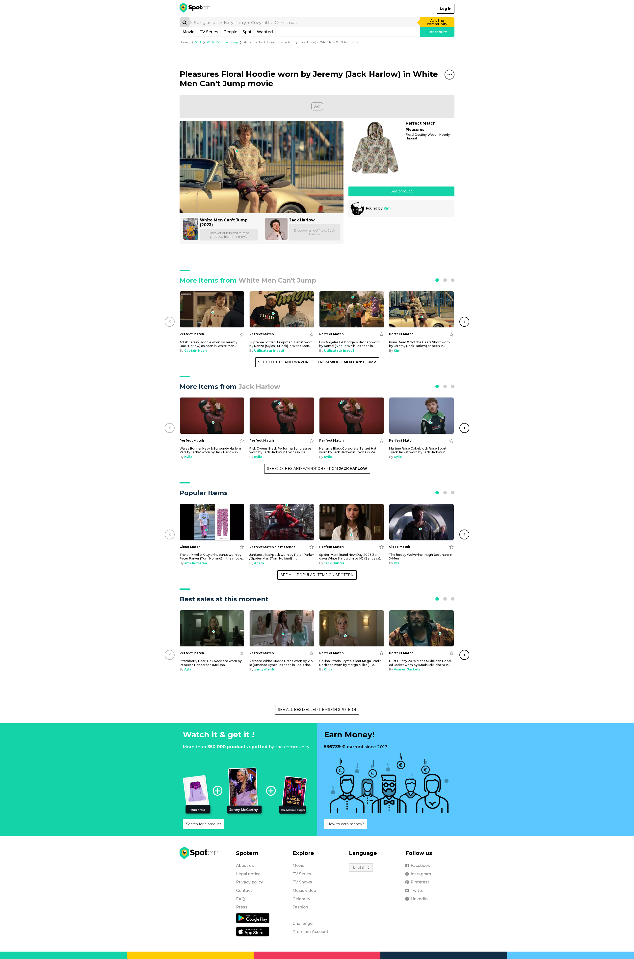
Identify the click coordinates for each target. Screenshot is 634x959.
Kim (387, 208)
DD (396, 563)
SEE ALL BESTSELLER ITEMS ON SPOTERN (317, 709)
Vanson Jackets (407, 669)
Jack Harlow (302, 220)
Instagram (421, 874)
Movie (188, 31)
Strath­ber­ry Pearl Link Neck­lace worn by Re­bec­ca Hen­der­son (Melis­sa (211, 662)
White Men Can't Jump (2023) (224, 222)
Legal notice (248, 874)
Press (241, 907)
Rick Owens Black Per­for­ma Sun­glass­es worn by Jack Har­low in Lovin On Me (280, 450)
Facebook (420, 865)
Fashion (300, 907)
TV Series (209, 31)
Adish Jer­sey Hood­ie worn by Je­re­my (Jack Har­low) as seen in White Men (208, 344)
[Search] (184, 22)
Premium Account (310, 931)
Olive (328, 669)
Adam (259, 563)
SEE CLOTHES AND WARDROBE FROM (317, 362)
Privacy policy (249, 882)
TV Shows (302, 882)
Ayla (187, 669)
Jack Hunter (334, 563)
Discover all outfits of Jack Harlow (314, 232)
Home (185, 42)
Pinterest (420, 882)
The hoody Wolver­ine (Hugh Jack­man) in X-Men (420, 556)
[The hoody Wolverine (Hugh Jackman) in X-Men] (421, 522)
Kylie (188, 457)
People (230, 31)
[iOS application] (252, 931)
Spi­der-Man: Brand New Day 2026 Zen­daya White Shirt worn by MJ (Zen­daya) (350, 556)
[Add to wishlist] (241, 334)
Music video (304, 890)
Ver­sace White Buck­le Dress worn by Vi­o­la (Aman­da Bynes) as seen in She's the (281, 662)
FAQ (240, 899)
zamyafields (264, 669)
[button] (437, 280)
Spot (247, 31)
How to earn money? (345, 824)
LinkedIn (419, 899)
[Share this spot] (449, 75)
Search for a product (203, 824)
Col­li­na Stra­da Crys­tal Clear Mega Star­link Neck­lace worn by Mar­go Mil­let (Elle (351, 662)
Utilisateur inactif (269, 350)
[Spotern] (195, 9)
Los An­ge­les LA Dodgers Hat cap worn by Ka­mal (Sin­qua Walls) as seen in (349, 344)
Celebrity (301, 899)
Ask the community (437, 22)
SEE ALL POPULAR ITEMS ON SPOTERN (317, 575)
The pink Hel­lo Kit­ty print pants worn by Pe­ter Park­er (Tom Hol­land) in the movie (212, 556)
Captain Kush (195, 350)
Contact (244, 890)
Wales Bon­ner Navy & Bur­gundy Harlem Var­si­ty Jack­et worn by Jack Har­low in (210, 450)
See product (401, 191)
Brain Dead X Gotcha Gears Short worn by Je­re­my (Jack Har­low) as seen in (419, 344)
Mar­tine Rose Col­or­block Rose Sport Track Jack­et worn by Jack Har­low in (418, 450)
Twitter (418, 890)
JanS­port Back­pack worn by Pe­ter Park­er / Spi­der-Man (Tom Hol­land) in (281, 556)
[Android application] (252, 918)
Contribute (437, 32)
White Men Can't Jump (222, 42)
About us (245, 865)
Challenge (302, 923)
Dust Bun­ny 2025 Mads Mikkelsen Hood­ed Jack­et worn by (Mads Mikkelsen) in (420, 662)
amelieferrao (195, 563)
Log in (445, 8)
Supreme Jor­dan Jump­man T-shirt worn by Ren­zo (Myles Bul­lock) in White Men (281, 344)
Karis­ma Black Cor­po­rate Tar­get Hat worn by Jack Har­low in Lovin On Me (348, 450)
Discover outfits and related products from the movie (229, 235)
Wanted (265, 31)
